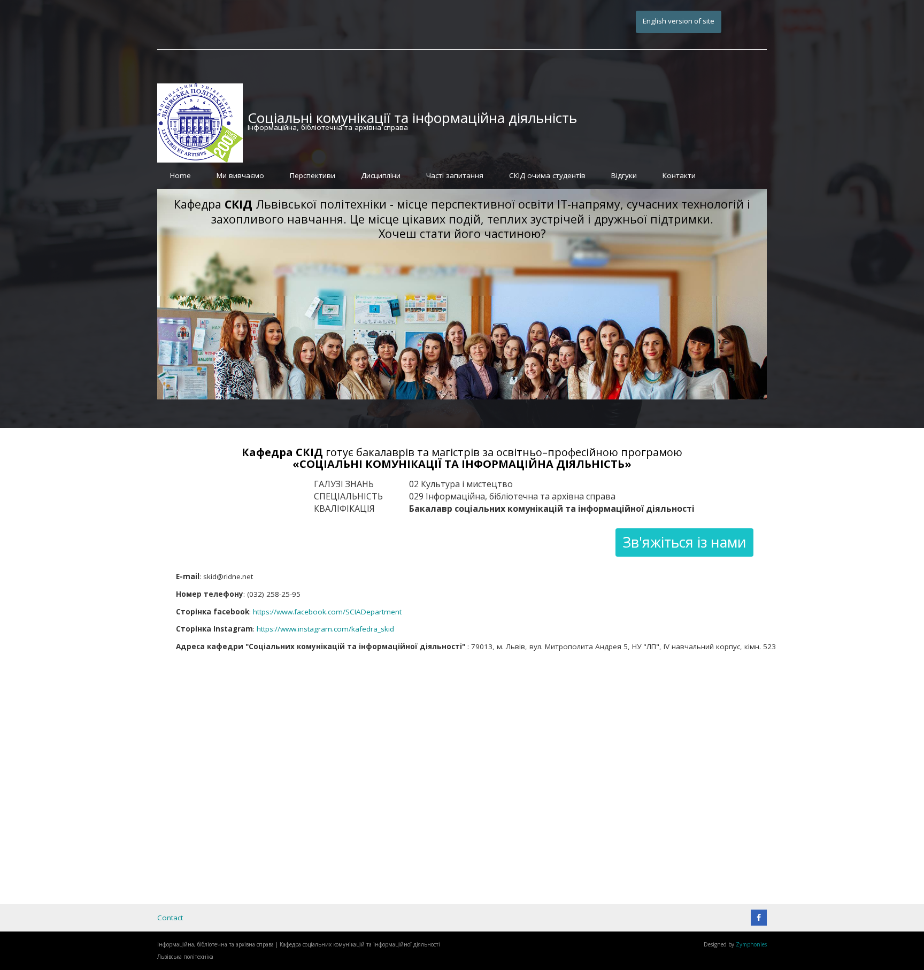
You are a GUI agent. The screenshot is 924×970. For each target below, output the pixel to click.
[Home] (200, 122)
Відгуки (624, 175)
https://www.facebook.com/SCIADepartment (327, 612)
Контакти (679, 175)
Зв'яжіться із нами (684, 542)
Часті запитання (454, 175)
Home (180, 175)
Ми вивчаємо (240, 175)
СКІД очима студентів (547, 175)
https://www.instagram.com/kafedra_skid (325, 629)
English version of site (678, 21)
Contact (170, 917)
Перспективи (312, 175)
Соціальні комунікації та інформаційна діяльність (412, 117)
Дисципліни (381, 175)
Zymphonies (751, 944)
